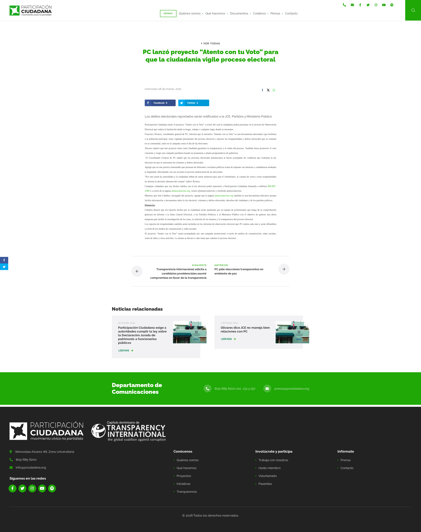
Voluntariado (268, 476)
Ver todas (211, 43)
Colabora (259, 13)
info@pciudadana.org (31, 467)
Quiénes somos (190, 13)
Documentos (239, 13)
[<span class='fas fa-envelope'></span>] (352, 5)
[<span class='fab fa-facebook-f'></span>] (360, 5)
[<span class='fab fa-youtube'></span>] (384, 5)
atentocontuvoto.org (180, 191)
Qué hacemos (215, 13)
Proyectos (184, 476)
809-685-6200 (26, 459)
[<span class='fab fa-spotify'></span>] (392, 5)
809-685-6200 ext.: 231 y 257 (235, 388)
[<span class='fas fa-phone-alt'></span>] (344, 5)
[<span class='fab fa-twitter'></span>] (368, 5)
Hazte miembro (270, 468)
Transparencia (187, 491)
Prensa (275, 13)
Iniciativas (183, 483)
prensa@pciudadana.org (291, 388)
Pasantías (265, 483)
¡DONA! (168, 13)
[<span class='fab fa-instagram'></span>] (376, 5)
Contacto (291, 13)
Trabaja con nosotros (273, 460)
